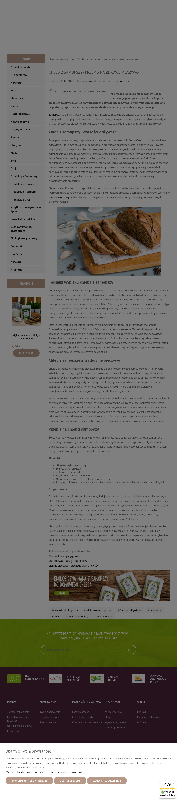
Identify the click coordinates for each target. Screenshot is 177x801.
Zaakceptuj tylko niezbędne (29, 780)
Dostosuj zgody (70, 780)
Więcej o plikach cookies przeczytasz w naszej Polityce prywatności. (45, 772)
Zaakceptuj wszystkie (107, 780)
